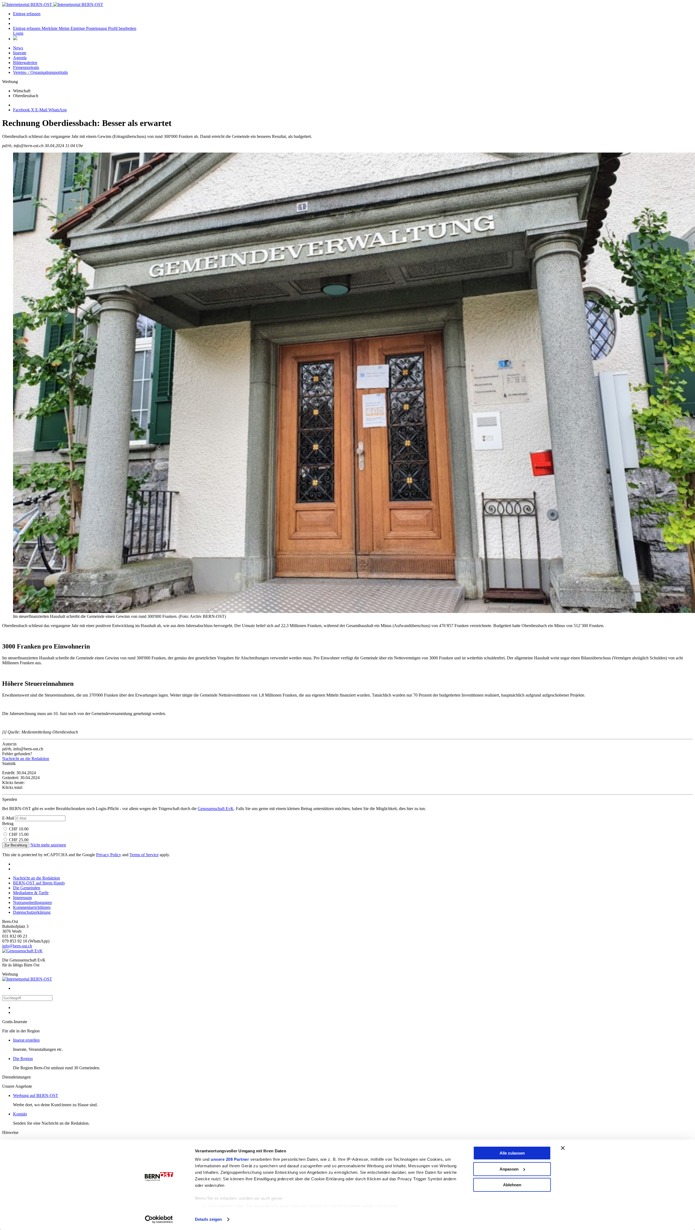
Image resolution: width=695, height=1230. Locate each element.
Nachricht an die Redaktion (25, 758)
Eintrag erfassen (26, 13)
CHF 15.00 (19, 834)
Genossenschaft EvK (216, 808)
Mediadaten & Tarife (31, 892)
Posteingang (97, 28)
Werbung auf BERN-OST (35, 1095)
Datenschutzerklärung (31, 912)
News (18, 48)
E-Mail (8, 818)
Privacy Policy (108, 854)
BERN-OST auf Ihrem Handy (39, 883)
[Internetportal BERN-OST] (52, 4)
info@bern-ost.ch (17, 946)
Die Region (23, 1058)
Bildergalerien (25, 62)
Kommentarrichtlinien (31, 907)
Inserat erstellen (26, 1040)
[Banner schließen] (563, 1148)
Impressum (22, 897)
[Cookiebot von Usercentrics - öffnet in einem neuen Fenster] (159, 1219)
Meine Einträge (72, 28)
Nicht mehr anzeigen (48, 845)
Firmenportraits (26, 67)
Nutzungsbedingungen (32, 902)
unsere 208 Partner (230, 1159)
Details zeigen (208, 1219)
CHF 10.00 (19, 829)
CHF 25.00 (19, 839)
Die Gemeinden (26, 888)
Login (18, 33)
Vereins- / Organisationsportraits (40, 72)
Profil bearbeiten (122, 28)
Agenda (20, 57)
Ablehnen (512, 1184)
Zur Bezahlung (15, 845)
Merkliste (50, 28)
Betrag (8, 823)
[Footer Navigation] (15, 38)
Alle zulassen (512, 1153)
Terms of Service (144, 854)
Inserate (19, 52)
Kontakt (20, 1114)
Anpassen (509, 1169)
